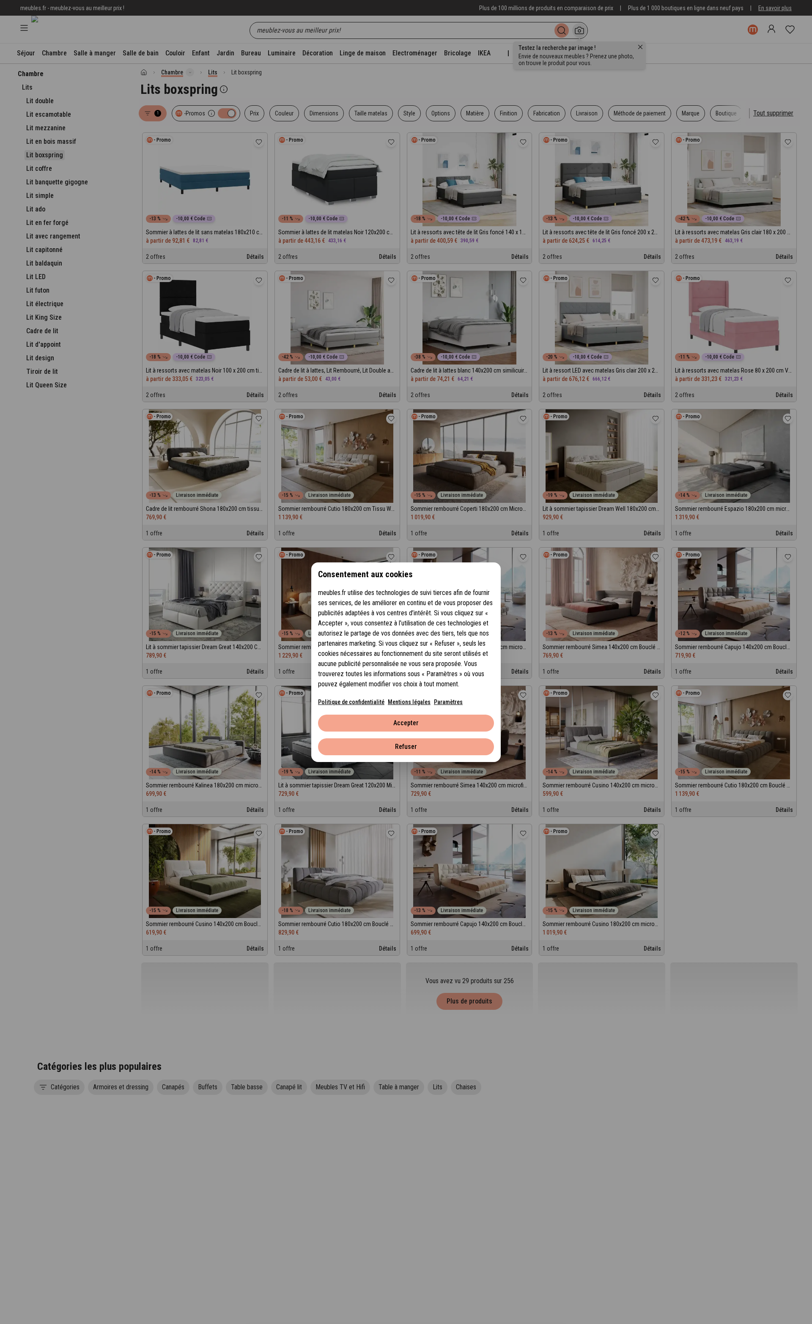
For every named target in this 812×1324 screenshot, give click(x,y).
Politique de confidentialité (351, 702)
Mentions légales (409, 702)
